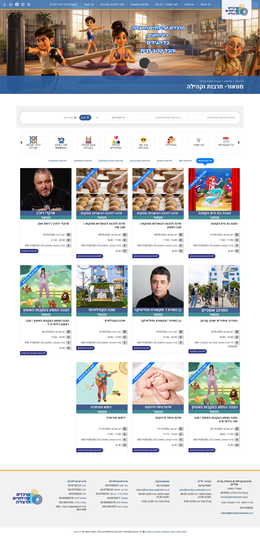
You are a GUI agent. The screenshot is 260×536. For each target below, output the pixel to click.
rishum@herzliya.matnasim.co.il (237, 513)
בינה (76, 532)
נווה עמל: (123, 485)
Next (21, 143)
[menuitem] (202, 4)
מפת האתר (181, 532)
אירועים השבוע (164, 161)
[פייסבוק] (17, 5)
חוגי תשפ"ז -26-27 (166, 4)
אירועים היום (185, 161)
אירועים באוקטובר (57, 161)
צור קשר (88, 4)
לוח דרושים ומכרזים (112, 4)
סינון (83, 117)
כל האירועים (205, 161)
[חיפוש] (29, 5)
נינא (84, 490)
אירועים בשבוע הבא (140, 161)
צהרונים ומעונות (139, 4)
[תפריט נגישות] (5, 5)
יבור (84, 485)
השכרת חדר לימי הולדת (63, 4)
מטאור (124, 498)
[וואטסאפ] (11, 5)
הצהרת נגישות (153, 532)
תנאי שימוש (168, 532)
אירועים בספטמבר (82, 161)
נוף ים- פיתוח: (121, 490)
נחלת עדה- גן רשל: (118, 494)
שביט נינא (123, 507)
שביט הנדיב (80, 502)
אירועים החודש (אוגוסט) (111, 161)
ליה (84, 494)
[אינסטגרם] (23, 5)
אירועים (189, 4)
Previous (239, 143)
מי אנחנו (205, 4)
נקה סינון (69, 117)
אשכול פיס (122, 502)
